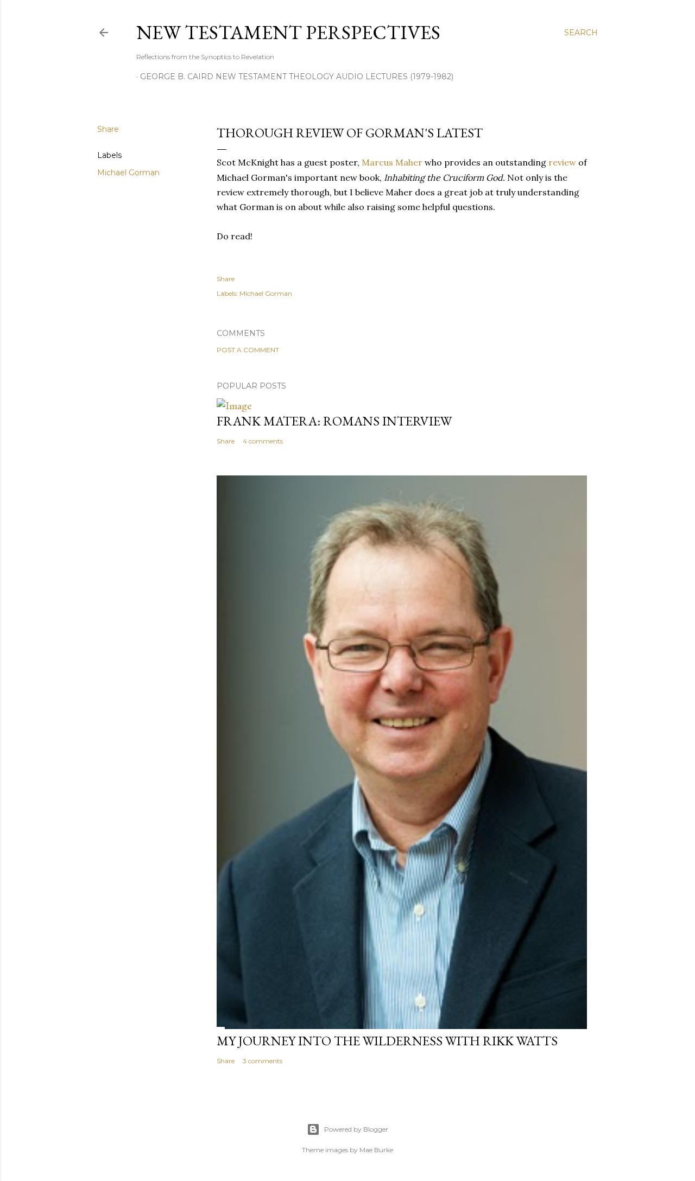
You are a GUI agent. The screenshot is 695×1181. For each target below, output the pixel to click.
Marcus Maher (392, 162)
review (562, 162)
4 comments (263, 441)
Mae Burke (376, 1150)
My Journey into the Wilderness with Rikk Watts (387, 1040)
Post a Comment (248, 350)
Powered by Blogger (356, 1129)
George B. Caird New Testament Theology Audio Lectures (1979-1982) (296, 76)
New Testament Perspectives (288, 32)
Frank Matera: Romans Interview (334, 420)
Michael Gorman (128, 172)
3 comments (262, 1061)
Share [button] (108, 129)
